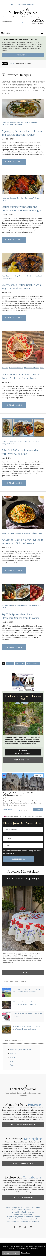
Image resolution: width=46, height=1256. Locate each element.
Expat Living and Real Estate (20, 1049)
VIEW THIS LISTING (22, 760)
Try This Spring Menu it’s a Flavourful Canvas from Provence (20, 616)
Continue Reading (13, 162)
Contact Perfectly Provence (17, 1221)
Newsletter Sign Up (13, 1207)
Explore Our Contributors (23, 1197)
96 (23, 664)
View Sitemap (34, 1221)
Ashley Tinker (7, 605)
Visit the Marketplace (23, 1163)
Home (4, 64)
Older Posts (32, 664)
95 (17, 664)
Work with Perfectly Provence (23, 1212)
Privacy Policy (10, 853)
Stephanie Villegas (9, 124)
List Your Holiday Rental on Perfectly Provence (23, 1217)
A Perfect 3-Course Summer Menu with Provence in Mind (21, 451)
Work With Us (22, 5)
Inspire (12, 1057)
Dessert (5, 368)
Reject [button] (15, 1253)
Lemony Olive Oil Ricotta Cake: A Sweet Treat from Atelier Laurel (21, 376)
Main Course (6, 276)
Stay (12, 1061)
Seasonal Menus (23, 441)
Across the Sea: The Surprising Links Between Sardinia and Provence (22, 541)
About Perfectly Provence (23, 1125)
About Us (13, 5)
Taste (12, 64)
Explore (13, 1053)
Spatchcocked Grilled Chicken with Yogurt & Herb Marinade (21, 286)
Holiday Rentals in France (23, 1214)
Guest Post (6, 533)
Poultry (15, 276)
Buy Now (23, 972)
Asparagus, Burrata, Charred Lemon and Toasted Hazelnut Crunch (22, 132)
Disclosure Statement (29, 1219)
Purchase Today (23, 55)
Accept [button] (6, 1253)
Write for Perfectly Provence (23, 1210)
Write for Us (31, 5)
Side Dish (20, 122)
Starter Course (31, 122)
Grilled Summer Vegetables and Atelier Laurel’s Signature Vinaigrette (23, 208)
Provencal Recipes (9, 122)
